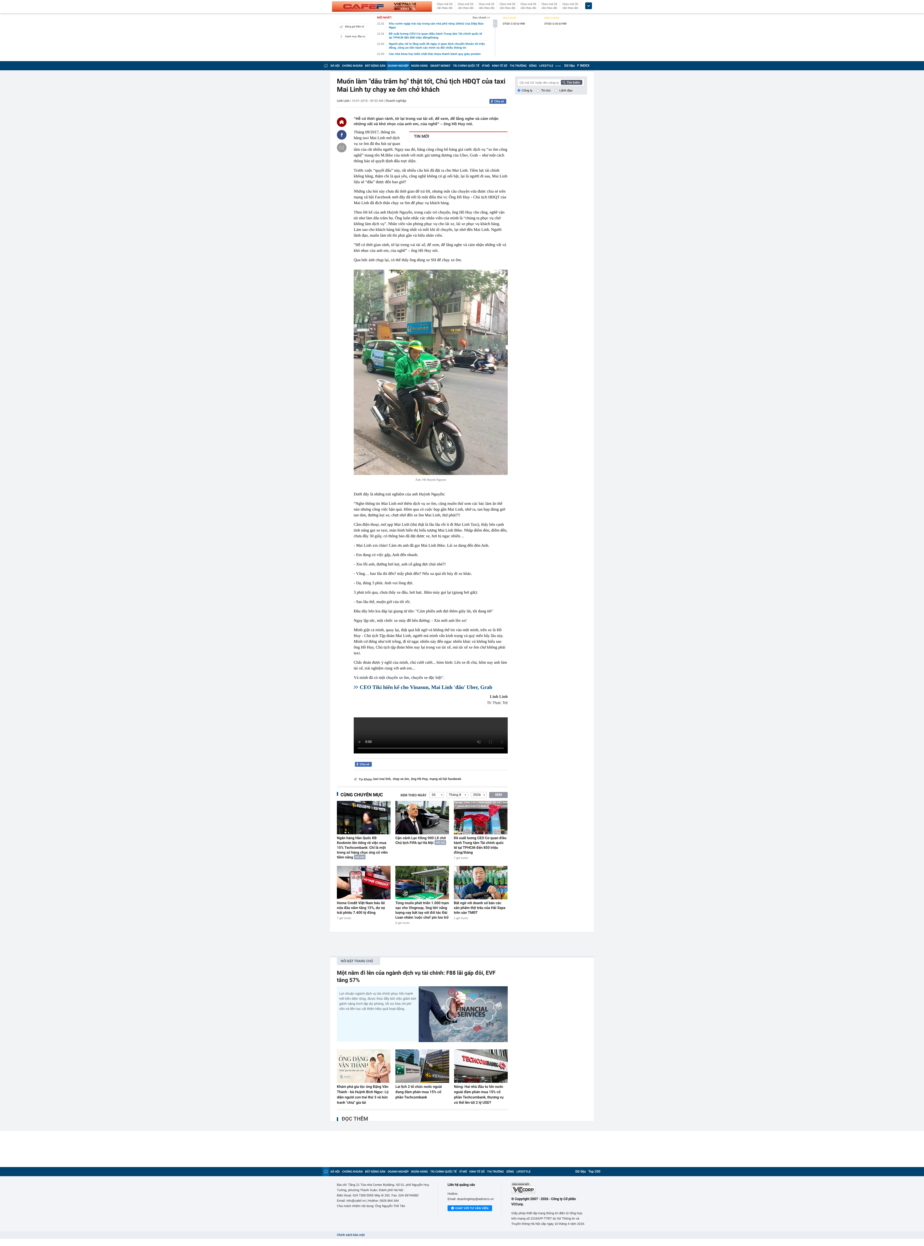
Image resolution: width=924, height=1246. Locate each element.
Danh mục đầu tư (355, 36)
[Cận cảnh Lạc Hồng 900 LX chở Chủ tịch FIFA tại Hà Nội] (422, 817)
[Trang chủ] (326, 65)
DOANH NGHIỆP (398, 65)
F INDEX (583, 66)
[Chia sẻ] (341, 135)
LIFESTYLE (546, 65)
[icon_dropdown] (588, 5)
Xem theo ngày (413, 795)
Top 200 (594, 1172)
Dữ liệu (569, 66)
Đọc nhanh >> (481, 17)
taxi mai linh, (382, 779)
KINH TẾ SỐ (499, 65)
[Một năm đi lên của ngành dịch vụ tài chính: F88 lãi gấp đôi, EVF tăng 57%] (463, 1014)
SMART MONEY (440, 65)
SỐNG (533, 65)
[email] (341, 147)
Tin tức (546, 90)
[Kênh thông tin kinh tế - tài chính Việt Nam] (382, 6)
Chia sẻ (499, 101)
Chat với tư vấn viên (471, 1208)
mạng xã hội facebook (445, 779)
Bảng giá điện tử (354, 26)
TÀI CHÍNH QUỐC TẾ (466, 65)
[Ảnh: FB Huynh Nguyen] (431, 372)
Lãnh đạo (565, 90)
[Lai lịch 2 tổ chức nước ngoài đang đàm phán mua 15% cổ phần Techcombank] (422, 1066)
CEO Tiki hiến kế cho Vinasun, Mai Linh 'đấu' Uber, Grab (426, 687)
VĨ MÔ (486, 65)
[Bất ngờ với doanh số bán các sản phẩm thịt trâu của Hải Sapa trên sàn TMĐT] (480, 882)
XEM (498, 795)
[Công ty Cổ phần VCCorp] (549, 1188)
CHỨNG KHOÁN (352, 65)
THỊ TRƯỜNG (518, 65)
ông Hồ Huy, (419, 779)
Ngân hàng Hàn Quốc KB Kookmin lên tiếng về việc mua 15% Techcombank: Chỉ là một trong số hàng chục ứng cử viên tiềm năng (362, 847)
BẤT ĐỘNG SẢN (375, 65)
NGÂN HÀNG (419, 65)
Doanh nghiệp (395, 101)
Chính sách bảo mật (351, 1235)
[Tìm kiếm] (572, 82)
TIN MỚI (421, 136)
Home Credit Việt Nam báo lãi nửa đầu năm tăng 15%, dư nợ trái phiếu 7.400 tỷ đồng (361, 908)
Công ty (527, 90)
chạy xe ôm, (401, 779)
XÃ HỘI (335, 65)
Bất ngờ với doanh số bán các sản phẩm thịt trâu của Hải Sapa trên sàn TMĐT (479, 908)
